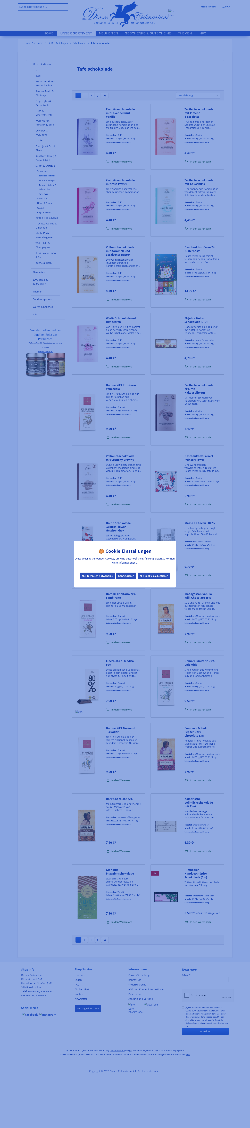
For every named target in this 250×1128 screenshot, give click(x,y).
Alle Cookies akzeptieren (154, 575)
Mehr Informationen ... (125, 562)
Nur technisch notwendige (97, 575)
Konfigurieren (126, 575)
